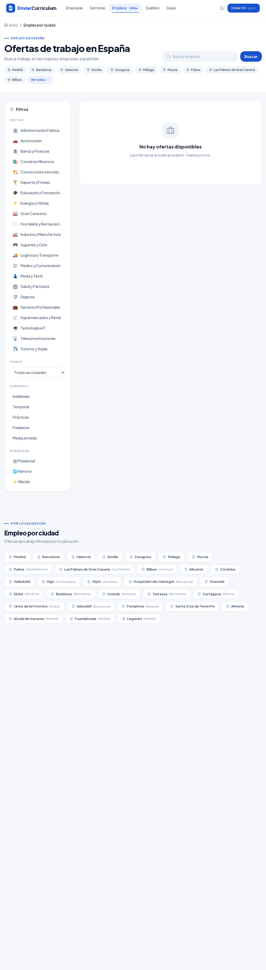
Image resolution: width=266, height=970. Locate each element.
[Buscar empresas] (221, 8)
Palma (195, 70)
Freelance (21, 427)
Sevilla (96, 70)
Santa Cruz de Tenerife (195, 606)
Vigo (61, 581)
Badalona (73, 594)
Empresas (74, 8)
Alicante (196, 569)
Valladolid (22, 581)
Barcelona (43, 70)
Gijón (104, 581)
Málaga (148, 70)
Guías (171, 8)
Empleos (124, 8)
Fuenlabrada (92, 619)
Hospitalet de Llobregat (163, 581)
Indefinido (21, 396)
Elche (26, 594)
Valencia (71, 70)
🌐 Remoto (22, 471)
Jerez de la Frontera (37, 606)
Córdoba (227, 569)
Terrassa (169, 594)
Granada (217, 581)
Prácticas (21, 417)
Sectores (97, 8)
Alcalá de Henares (36, 619)
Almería (237, 606)
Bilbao (17, 80)
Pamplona (143, 606)
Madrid (17, 70)
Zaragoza (122, 70)
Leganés (141, 619)
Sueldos (152, 8)
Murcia (172, 70)
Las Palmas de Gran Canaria (234, 70)
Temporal (21, 406)
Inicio (13, 25)
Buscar (251, 56)
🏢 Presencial (24, 460)
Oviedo (121, 594)
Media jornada (25, 438)
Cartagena (219, 594)
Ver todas (38, 80)
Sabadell (93, 606)
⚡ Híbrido (21, 481)
